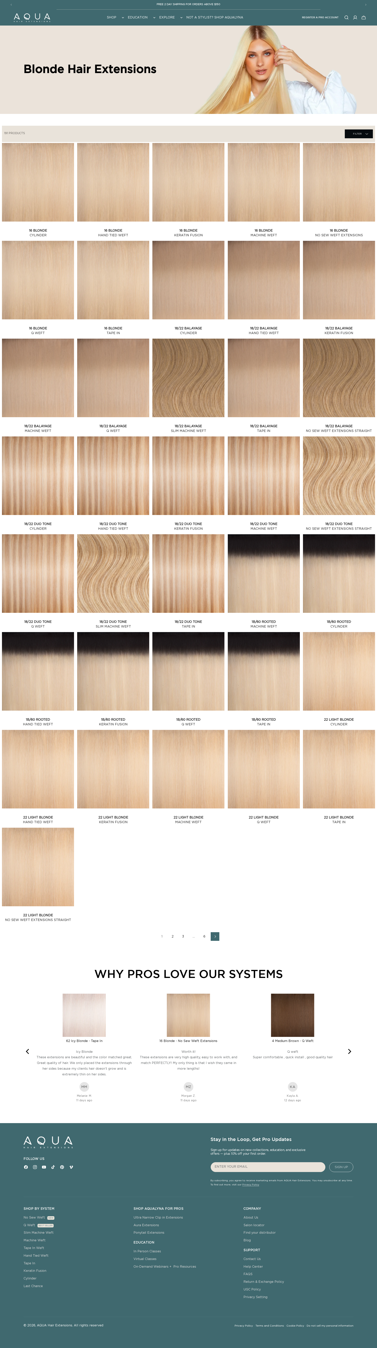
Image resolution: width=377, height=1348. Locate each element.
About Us (250, 1217)
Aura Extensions (146, 1225)
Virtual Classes (145, 1259)
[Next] (349, 1051)
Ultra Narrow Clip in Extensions (158, 1217)
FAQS (248, 1274)
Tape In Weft (34, 1248)
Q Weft (29, 1225)
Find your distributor (259, 1232)
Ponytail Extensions (149, 1232)
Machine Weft (35, 1240)
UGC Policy (252, 1289)
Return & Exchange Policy (263, 1281)
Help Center (253, 1266)
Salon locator (253, 1225)
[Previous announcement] (11, 4)
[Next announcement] (365, 4)
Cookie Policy (296, 1326)
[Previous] (28, 1051)
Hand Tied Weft (36, 1255)
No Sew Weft (34, 1217)
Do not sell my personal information (330, 1326)
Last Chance (33, 1286)
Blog (247, 1240)
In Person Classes (147, 1251)
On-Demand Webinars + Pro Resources (165, 1266)
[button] (114, 17)
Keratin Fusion (35, 1270)
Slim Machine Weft (39, 1232)
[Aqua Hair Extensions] (32, 17)
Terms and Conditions (270, 1326)
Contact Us (252, 1259)
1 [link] (162, 936)
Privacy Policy (250, 1184)
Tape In (29, 1263)
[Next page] (215, 936)
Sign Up (341, 1167)
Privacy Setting (255, 1297)
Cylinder (30, 1278)
